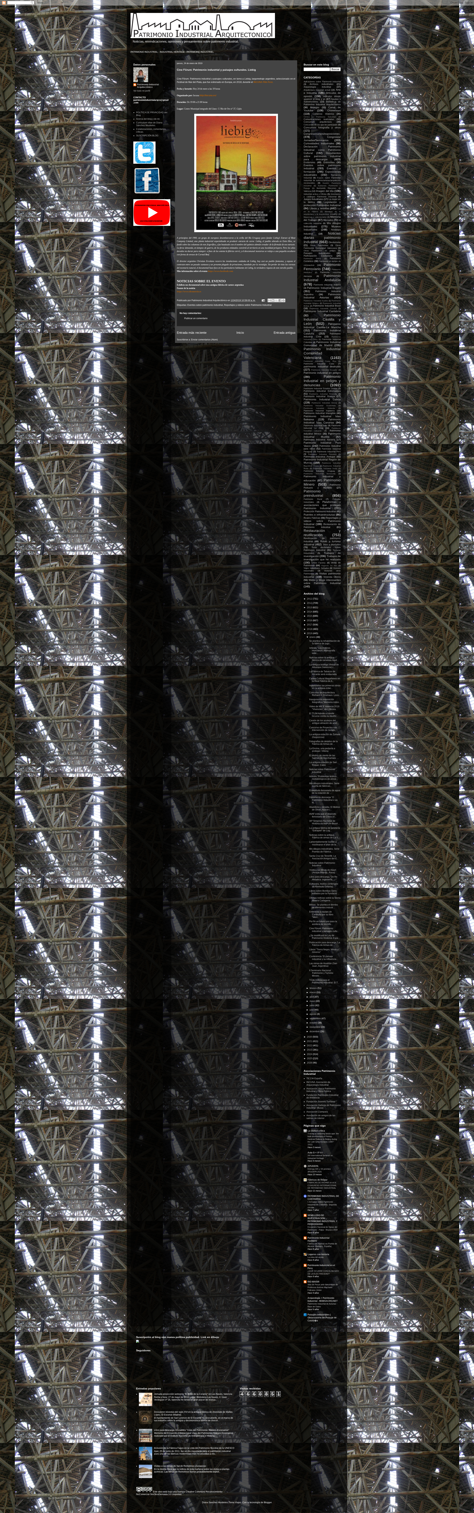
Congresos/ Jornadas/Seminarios (322, 138)
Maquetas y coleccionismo (315, 217)
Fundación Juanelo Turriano (320, 1101)
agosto (313, 1014)
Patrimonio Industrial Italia (315, 425)
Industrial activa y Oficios (315, 194)
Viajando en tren (329, 566)
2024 (310, 1054)
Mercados (328, 220)
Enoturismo (309, 162)
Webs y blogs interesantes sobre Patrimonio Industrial (322, 581)
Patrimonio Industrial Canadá (323, 308)
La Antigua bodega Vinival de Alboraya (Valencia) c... (324, 666)
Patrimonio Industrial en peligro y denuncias (322, 381)
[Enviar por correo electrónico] (269, 300)
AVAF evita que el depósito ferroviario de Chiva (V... (322, 815)
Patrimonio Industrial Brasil (327, 305)
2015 (310, 616)
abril (312, 997)
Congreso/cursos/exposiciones (322, 133)
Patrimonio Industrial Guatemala (320, 406)
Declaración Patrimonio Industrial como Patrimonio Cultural (322, 149)
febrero (313, 988)
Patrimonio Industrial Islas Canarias (322, 421)
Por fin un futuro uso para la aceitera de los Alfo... (323, 922)
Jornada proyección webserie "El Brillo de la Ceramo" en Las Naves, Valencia (193, 1394)
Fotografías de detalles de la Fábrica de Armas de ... (323, 742)
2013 (310, 607)
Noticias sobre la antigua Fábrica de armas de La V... (324, 836)
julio (312, 1010)
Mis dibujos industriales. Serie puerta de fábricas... (324, 784)
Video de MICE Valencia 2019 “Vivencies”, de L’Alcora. (324, 707)
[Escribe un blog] (273, 300)
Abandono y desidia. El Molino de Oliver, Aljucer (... (324, 808)
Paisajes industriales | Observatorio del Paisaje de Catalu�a (322, 1317)
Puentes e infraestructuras (319, 514)
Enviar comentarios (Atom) (204, 339)
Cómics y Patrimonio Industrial (320, 117)
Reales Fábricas (312, 518)
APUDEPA (313, 1166)
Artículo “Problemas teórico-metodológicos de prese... (323, 777)
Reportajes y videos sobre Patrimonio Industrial (248, 305)
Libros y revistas (319, 208)
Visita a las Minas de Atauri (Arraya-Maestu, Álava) (322, 871)
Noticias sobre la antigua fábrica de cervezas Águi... (323, 659)
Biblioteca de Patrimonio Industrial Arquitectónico (322, 103)
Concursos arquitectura (318, 122)
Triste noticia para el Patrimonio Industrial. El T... (324, 981)
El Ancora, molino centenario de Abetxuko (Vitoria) (323, 885)
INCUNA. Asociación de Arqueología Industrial (318, 1083)
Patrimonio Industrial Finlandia (323, 394)
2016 (310, 620)
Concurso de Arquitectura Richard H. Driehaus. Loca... (324, 693)
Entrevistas (329, 162)
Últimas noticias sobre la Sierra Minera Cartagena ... (325, 899)
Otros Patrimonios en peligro (320, 251)
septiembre (315, 1018)
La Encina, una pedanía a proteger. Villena (322, 749)
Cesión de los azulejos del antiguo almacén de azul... (323, 721)
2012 (310, 603)
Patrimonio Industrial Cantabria (322, 311)
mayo (313, 1001)
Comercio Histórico (323, 114)
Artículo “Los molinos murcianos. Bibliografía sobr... (322, 651)
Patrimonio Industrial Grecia (324, 403)
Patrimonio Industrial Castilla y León (322, 319)
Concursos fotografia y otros (322, 127)
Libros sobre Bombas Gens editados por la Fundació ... (324, 892)
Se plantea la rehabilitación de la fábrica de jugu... (324, 642)
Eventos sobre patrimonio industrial (205, 305)
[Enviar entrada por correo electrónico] (263, 300)
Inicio (240, 332)
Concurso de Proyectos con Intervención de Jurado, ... (323, 728)
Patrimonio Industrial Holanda (319, 408)
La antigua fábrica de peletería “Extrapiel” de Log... (324, 829)
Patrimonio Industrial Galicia (322, 399)
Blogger (268, 1502)
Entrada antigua (284, 332)
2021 (310, 1041)
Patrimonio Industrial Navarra (319, 439)
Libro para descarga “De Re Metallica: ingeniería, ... (323, 878)
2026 (310, 1062)
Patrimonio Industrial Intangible (320, 413)
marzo (313, 992)
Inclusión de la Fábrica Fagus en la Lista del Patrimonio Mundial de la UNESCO (194, 1448)
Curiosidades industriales (319, 143)
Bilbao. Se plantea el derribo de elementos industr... (323, 906)
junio (312, 1005)
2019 (310, 633)
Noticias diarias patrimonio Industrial (322, 237)
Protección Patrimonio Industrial (320, 511)
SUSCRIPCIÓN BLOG (147, 135)
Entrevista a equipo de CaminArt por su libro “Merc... (321, 914)
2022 (310, 1045)
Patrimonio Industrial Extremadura (322, 391)
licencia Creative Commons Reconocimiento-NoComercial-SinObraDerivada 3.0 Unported (179, 1493)
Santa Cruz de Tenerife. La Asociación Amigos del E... (323, 857)
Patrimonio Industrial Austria (316, 301)
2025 (310, 1058)
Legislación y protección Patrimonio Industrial (322, 204)
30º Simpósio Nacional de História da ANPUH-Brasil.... (324, 822)
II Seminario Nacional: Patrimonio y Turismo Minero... (321, 973)
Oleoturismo (334, 242)
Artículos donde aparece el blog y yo (322, 97)
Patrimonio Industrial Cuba (319, 364)
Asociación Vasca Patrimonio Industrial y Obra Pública (321, 1090)
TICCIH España (314, 1078)
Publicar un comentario (196, 318)
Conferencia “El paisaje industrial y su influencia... (323, 957)
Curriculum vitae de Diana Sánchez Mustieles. (149, 124)
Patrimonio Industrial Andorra (327, 285)
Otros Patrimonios (319, 245)
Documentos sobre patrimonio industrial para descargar (322, 156)
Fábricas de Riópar (318, 1180)
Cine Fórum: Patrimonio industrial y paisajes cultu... (324, 929)
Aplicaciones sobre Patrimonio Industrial (322, 81)
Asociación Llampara (317, 1111)
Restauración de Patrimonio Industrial (322, 525)
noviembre (315, 1027)
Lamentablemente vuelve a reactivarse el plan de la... (323, 843)
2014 (310, 611)
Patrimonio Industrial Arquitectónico (148, 85)
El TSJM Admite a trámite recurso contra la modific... (323, 714)
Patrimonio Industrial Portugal (319, 456)
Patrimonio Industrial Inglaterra (319, 411)
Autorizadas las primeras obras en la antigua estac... (325, 686)
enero (313, 637)
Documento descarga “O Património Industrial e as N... (323, 800)
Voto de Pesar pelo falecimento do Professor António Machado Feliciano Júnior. (323, 1287)
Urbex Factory (319, 563)
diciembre (315, 1031)
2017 (310, 624)
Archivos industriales (321, 84)
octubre (314, 1022)
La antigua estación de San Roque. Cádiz (323, 763)
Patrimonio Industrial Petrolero (322, 454)
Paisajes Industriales (317, 253)
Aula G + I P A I (315, 1152)
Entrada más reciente (191, 332)
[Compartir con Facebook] (280, 300)
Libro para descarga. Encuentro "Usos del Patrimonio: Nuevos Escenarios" (191, 1430)
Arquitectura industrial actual (317, 90)
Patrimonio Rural (313, 499)
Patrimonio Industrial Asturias (322, 296)
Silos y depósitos (332, 544)
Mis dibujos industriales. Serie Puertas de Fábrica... (324, 850)
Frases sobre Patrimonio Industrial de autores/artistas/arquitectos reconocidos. (322, 180)
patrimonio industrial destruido (322, 366)
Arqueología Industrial (317, 87)
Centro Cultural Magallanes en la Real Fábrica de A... (324, 679)
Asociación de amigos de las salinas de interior (320, 1116)
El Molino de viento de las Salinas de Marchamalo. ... (324, 756)
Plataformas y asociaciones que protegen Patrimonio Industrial (322, 505)
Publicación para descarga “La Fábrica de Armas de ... (324, 943)
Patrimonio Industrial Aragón (324, 287)
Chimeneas (334, 110)
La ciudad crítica (316, 1131)
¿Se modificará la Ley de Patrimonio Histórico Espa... (324, 936)
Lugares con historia (318, 1254)
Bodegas (314, 107)
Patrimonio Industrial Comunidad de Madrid (322, 344)
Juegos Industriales (313, 199)
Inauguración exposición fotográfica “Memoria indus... (325, 700)
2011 (310, 599)
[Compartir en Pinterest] (283, 300)
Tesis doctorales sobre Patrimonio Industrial (322, 548)
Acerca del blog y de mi (148, 119)
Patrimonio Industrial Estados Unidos (320, 388)
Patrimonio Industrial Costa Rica (320, 361)
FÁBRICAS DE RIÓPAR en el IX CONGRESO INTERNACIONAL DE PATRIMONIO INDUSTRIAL (322, 1185)
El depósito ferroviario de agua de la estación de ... (324, 791)
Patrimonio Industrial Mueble (322, 435)
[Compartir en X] (276, 300)
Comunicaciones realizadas (319, 119)
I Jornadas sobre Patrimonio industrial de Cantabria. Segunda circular (322, 1205)
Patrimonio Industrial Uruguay (319, 471)
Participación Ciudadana (318, 256)
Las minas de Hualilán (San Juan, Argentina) (323, 964)
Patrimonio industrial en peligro (322, 372)
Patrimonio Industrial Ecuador (324, 370)
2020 (310, 1037)
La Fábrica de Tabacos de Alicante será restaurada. (323, 672)
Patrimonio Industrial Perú (329, 451)
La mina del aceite (316, 1257)
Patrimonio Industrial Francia (319, 396)
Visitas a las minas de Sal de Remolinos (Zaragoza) (180, 1466)
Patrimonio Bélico (312, 259)
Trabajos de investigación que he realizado (322, 558)
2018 (310, 629)
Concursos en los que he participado (320, 125)
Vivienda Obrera (332, 577)
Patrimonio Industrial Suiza (325, 468)
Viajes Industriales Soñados (316, 568)
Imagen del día (324, 190)
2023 (310, 1050)
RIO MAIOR (313, 1281)
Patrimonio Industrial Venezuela (320, 474)
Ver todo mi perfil (141, 91)
